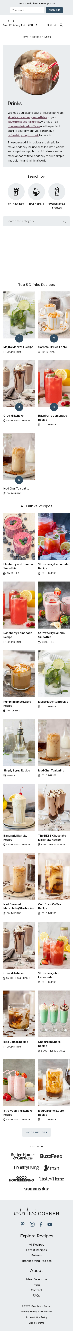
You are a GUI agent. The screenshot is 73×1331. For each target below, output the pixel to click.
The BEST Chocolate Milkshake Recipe (52, 837)
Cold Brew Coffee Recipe (49, 906)
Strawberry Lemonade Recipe (53, 566)
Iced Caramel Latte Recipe (51, 1112)
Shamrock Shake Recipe (49, 1044)
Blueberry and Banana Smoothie (18, 566)
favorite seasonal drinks (24, 121)
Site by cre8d (36, 1322)
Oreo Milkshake (13, 415)
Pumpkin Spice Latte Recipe (17, 703)
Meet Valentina (36, 1279)
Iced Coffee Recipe (15, 1041)
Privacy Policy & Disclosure (36, 1311)
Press (36, 1284)
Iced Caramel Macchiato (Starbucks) (18, 906)
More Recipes (36, 1132)
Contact (36, 1290)
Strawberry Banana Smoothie (51, 635)
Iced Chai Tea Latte (16, 488)
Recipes (51, 25)
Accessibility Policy (36, 1317)
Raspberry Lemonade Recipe (52, 417)
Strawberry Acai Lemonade (49, 975)
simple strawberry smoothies (27, 117)
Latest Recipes (36, 1250)
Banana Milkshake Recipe (15, 837)
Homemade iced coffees (24, 126)
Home (25, 37)
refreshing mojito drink (23, 135)
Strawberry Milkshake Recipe (18, 1112)
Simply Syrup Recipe (16, 770)
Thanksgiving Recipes (36, 1260)
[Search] (61, 25)
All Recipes (36, 1244)
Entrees (36, 1255)
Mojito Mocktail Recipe (18, 347)
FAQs (36, 1295)
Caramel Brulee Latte (52, 347)
